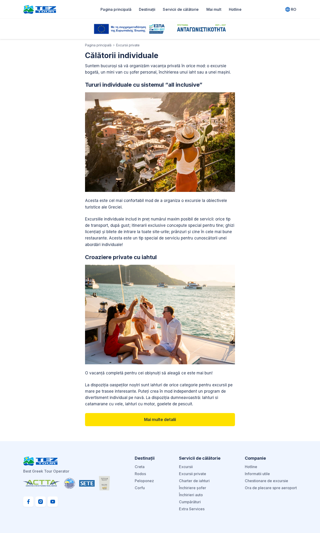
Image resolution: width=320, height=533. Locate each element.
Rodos (140, 473)
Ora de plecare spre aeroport (271, 487)
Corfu (140, 487)
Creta (140, 466)
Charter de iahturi (194, 480)
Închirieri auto (191, 494)
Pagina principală (115, 9)
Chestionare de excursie (266, 480)
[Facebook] (28, 501)
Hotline (235, 9)
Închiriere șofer (192, 487)
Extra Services (192, 509)
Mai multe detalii (160, 419)
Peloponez (144, 480)
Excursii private (192, 473)
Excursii (186, 466)
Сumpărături (190, 501)
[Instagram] (40, 501)
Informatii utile (257, 473)
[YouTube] (53, 501)
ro (293, 9)
